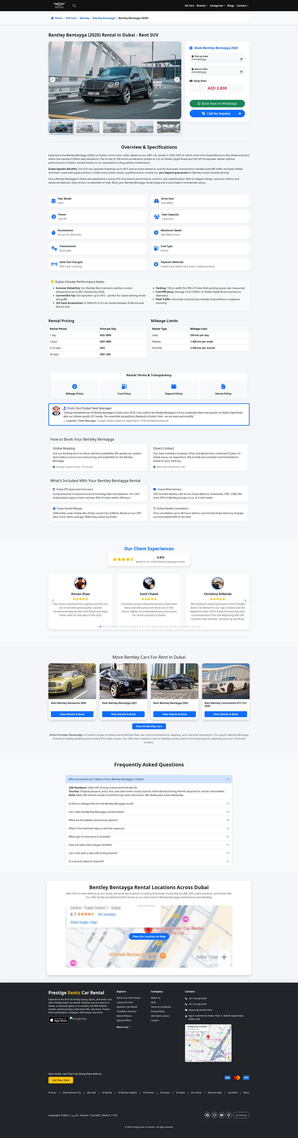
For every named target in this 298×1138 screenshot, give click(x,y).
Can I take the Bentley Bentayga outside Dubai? (96, 812)
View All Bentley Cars (149, 726)
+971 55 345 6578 (197, 1004)
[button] (177, 79)
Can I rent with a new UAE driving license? (93, 853)
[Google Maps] (229, 1115)
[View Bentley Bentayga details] (123, 681)
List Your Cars (60, 1080)
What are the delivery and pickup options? (93, 820)
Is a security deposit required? (86, 861)
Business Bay (214, 1092)
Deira (246, 1092)
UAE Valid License (160, 1015)
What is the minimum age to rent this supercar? (97, 828)
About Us (155, 997)
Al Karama (148, 1092)
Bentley (84, 18)
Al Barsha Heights (127, 1092)
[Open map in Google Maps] (208, 1043)
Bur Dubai (196, 1092)
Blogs (230, 5)
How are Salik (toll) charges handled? (90, 845)
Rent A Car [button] (122, 1027)
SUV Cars (71, 18)
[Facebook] (207, 1115)
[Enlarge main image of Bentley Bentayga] (114, 80)
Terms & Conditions (161, 1006)
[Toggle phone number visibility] (240, 113)
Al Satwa (180, 1092)
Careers (155, 1020)
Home (58, 18)
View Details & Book (72, 714)
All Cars (189, 5)
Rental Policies (124, 1015)
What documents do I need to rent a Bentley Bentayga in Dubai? (106, 779)
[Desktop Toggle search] (74, 5)
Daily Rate (199, 81)
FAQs (153, 1002)
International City (72, 1092)
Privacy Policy (158, 1011)
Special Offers (124, 1020)
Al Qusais (165, 1092)
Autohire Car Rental (127, 1006)
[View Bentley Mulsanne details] (72, 681)
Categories (216, 5)
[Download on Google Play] (78, 1020)
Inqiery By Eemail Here (200, 1009)
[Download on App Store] (58, 1020)
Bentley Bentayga (104, 18)
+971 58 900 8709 (197, 998)
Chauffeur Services (126, 1011)
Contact (241, 5)
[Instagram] (214, 1115)
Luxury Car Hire (125, 1002)
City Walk (232, 1092)
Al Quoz (52, 1092)
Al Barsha (107, 1092)
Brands (201, 5)
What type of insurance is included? (89, 836)
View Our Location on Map (149, 936)
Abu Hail (91, 1092)
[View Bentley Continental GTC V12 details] (226, 681)
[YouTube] (222, 1115)
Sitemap (242, 1115)
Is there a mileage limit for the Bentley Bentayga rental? (101, 803)
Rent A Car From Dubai (128, 997)
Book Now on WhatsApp (219, 103)
